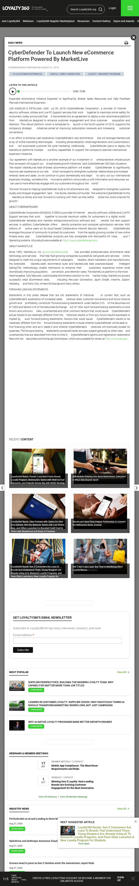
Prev (81, 843)
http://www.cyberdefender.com (80, 240)
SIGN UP (120, 879)
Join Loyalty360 (10, 21)
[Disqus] (69, 391)
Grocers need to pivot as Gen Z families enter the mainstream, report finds (51, 863)
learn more (36, 690)
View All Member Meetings (73, 796)
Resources (83, 21)
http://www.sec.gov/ (116, 338)
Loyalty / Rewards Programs (104, 74)
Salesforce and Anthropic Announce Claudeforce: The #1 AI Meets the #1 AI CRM (55, 841)
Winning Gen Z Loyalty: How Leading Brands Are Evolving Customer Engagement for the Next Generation (72, 784)
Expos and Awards (123, 21)
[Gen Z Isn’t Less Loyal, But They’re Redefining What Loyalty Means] (100, 556)
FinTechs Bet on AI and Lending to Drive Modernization (40, 818)
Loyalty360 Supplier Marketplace (56, 21)
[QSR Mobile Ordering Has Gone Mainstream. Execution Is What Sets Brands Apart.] (100, 466)
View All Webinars (48, 796)
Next (86, 843)
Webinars (28, 21)
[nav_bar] (130, 8)
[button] (47, 10)
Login (112, 8)
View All (121, 672)
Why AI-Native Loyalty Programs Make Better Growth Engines (70, 721)
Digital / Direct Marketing (65, 74)
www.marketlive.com (55, 251)
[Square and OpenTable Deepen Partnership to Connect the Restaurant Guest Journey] (100, 511)
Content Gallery (101, 21)
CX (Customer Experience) (27, 74)
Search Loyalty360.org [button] (83, 9)
